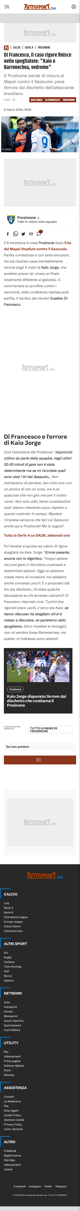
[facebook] (8, 234)
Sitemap (9, 1075)
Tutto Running (12, 966)
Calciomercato (13, 931)
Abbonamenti (12, 1056)
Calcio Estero (12, 926)
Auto (7, 1002)
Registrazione (12, 1155)
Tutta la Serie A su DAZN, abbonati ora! (37, 535)
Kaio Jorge (36, 100)
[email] (31, 234)
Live (6, 903)
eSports (9, 980)
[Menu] (6, 6)
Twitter (48, 1186)
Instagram (35, 1186)
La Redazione (12, 1101)
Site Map (9, 1160)
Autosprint (10, 1007)
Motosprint (10, 1016)
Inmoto (8, 1011)
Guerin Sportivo (14, 1020)
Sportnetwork (12, 1025)
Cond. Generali (13, 1129)
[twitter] (23, 234)
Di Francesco (52, 100)
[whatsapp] (15, 234)
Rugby (8, 957)
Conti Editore (12, 1030)
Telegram (61, 1186)
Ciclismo (9, 962)
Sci (6, 952)
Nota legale (11, 1110)
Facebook (20, 1186)
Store (7, 1070)
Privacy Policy (13, 1124)
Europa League (13, 921)
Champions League (16, 917)
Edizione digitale (14, 1065)
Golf (6, 971)
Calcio (16, 47)
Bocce (8, 976)
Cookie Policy (12, 1115)
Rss (6, 1052)
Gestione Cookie (14, 1120)
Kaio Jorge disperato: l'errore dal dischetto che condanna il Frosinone (36, 701)
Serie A (29, 47)
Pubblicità (10, 1151)
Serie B (8, 912)
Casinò (8, 1169)
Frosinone (44, 47)
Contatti (9, 1096)
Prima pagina (12, 1061)
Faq (6, 1106)
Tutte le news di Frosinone (43, 729)
